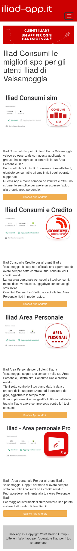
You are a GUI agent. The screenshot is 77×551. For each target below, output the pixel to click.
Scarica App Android (35, 197)
